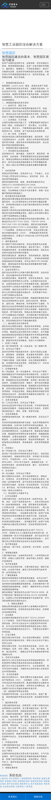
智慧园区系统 (24, 781)
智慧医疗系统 (11, 781)
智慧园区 (9, 53)
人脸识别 (4, 778)
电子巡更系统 (37, 784)
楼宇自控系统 (13, 784)
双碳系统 (37, 778)
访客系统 (20, 786)
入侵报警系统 (26, 778)
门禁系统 (28, 786)
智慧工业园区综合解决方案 (22, 44)
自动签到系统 (9, 786)
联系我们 (12, 797)
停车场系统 (14, 778)
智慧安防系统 (37, 781)
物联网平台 (25, 784)
